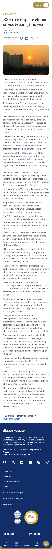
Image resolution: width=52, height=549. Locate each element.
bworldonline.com (11, 418)
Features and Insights (13, 498)
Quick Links (8, 471)
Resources (7, 504)
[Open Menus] (46, 544)
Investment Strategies (13, 492)
